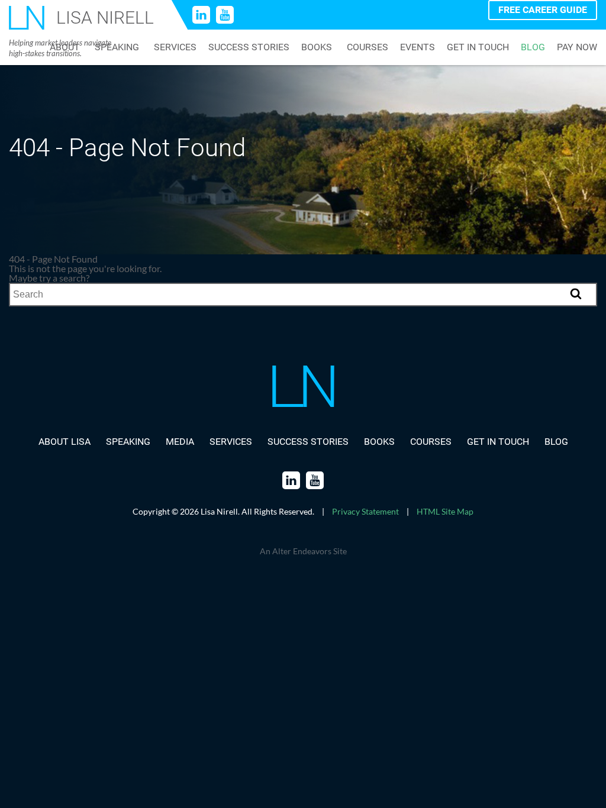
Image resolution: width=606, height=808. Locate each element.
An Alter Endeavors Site (303, 551)
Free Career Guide (542, 9)
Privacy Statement (365, 511)
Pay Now (577, 47)
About (65, 47)
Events (417, 47)
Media (180, 441)
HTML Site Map (445, 511)
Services (175, 47)
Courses (367, 47)
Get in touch (478, 47)
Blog (533, 47)
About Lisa (64, 441)
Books (316, 47)
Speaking (117, 47)
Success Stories (248, 47)
